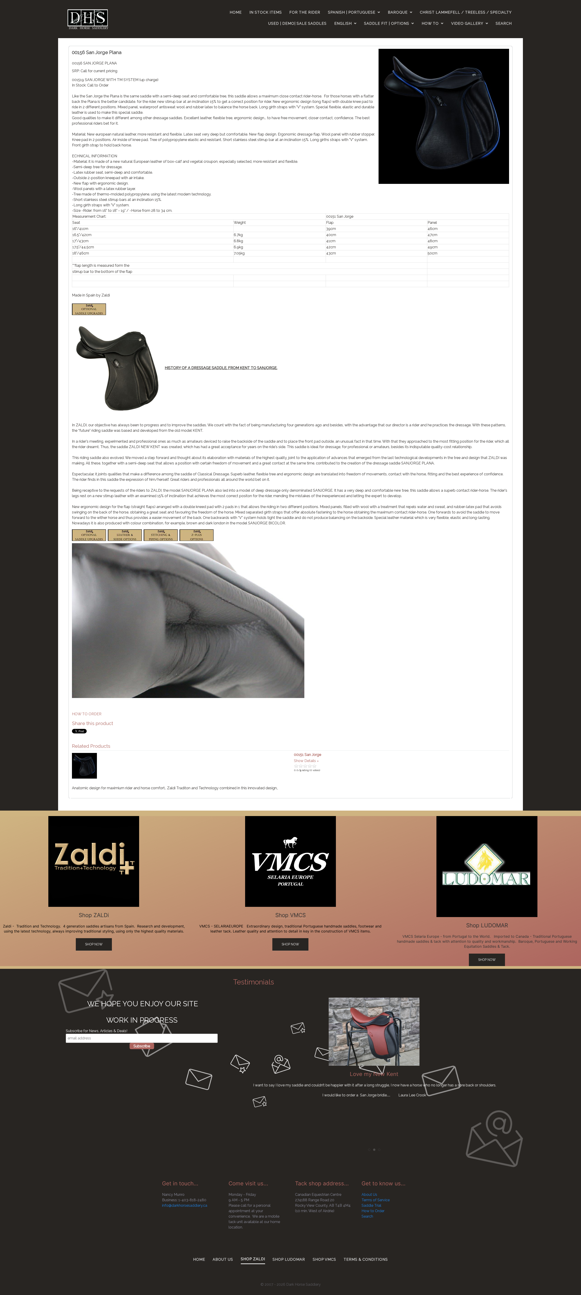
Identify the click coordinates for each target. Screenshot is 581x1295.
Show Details (305, 761)
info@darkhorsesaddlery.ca (184, 1205)
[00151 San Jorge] (84, 765)
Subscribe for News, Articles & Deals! (96, 1031)
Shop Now (94, 944)
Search (367, 1216)
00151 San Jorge (307, 754)
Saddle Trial (371, 1205)
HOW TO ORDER (86, 714)
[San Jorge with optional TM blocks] (444, 116)
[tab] (369, 1150)
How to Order (373, 1211)
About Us (369, 1194)
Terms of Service (376, 1200)
